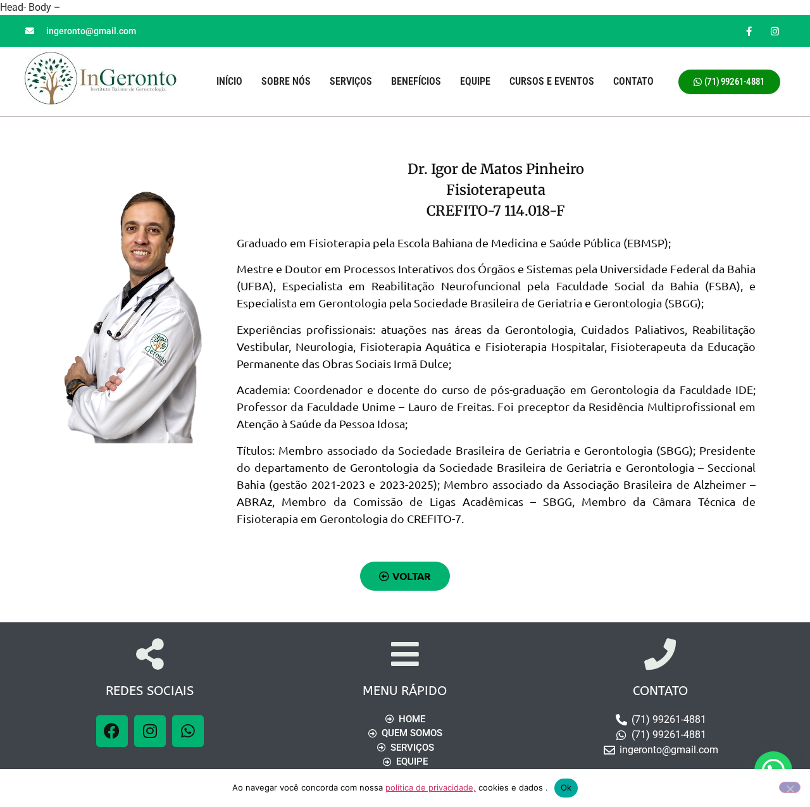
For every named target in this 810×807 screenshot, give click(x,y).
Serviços (351, 81)
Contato (633, 81)
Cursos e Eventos (551, 81)
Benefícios (416, 81)
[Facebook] (112, 731)
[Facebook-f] (749, 31)
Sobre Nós (286, 81)
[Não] (790, 787)
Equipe (475, 81)
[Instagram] (775, 31)
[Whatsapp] (188, 731)
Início (229, 81)
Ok (566, 787)
